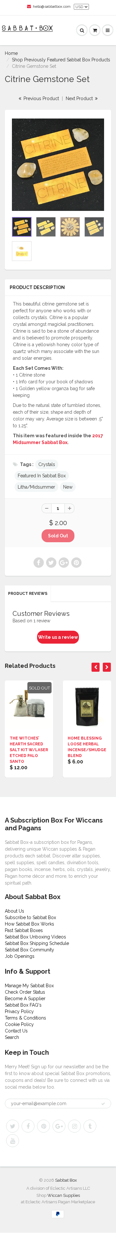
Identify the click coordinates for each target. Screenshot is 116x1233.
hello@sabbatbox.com (52, 6)
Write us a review (58, 637)
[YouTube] (12, 1140)
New (67, 487)
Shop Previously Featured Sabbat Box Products (61, 59)
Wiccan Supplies (63, 1195)
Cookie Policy (19, 1024)
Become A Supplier (25, 998)
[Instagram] (74, 1126)
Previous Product (40, 98)
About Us (14, 911)
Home (11, 53)
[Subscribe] (103, 1104)
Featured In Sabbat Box (42, 475)
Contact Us (16, 1030)
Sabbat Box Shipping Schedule (37, 943)
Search (12, 1037)
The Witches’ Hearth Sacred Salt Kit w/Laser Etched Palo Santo (29, 750)
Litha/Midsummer (36, 487)
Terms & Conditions (25, 1018)
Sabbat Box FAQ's (23, 1005)
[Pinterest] (43, 1126)
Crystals (46, 464)
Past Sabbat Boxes (24, 930)
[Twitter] (12, 1126)
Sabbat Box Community (29, 949)
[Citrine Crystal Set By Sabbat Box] (58, 164)
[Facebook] (28, 1126)
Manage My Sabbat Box (29, 985)
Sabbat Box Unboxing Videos (35, 936)
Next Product (80, 98)
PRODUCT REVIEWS (27, 593)
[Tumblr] (89, 1126)
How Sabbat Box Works (29, 924)
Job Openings (19, 956)
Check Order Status (25, 992)
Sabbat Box (66, 1180)
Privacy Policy (19, 1011)
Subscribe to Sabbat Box (30, 917)
